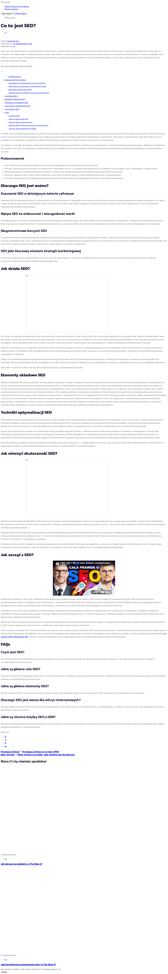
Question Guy (13, 41)
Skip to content (11, 9)
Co (14, 46)
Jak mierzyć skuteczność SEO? (18, 106)
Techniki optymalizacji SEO (16, 102)
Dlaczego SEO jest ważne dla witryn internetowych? (28, 125)
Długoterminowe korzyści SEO (20, 90)
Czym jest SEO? (14, 116)
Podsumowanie (15, 77)
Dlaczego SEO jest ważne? (15, 80)
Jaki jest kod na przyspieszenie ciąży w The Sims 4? (28, 964)
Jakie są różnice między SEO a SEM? (22, 129)
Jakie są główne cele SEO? (18, 119)
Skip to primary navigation (17, 6)
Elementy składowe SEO (15, 99)
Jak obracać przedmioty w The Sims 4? (21, 864)
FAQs (7, 112)
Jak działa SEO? (11, 96)
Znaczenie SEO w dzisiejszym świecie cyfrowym (27, 83)
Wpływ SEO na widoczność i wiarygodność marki (27, 86)
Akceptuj (4, 972)
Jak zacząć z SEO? (12, 109)
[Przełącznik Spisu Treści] (2, 71)
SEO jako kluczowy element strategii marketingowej (29, 93)
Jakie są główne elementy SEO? (21, 122)
